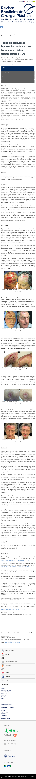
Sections (3, 695)
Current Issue (4, 712)
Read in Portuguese (9, 650)
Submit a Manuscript (6, 704)
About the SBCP (5, 692)
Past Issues (4, 713)
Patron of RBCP (5, 698)
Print (6, 658)
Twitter (6, 680)
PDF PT (7, 654)
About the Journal (6, 690)
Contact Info (4, 700)
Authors (3, 703)
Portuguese (30, 1)
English (21, 1)
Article (3, 67)
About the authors (6, 72)
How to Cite (8, 665)
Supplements (4, 715)
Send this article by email (11, 661)
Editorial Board (5, 693)
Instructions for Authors (7, 707)
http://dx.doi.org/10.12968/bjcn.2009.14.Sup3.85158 (15, 567)
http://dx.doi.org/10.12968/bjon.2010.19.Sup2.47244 (15, 560)
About (3, 688)
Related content (6, 81)
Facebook (7, 676)
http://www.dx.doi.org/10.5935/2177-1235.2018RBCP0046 (16, 64)
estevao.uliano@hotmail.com (12, 642)
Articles (3, 710)
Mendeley (7, 669)
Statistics (4, 77)
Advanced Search (5, 718)
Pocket (7, 672)
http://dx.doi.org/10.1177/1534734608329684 (13, 609)
